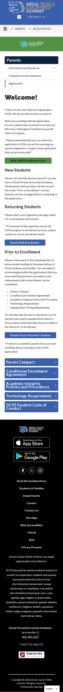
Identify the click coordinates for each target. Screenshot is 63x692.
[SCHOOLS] (36, 17)
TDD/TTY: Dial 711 (31, 644)
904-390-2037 (30, 636)
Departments (31, 495)
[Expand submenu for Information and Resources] (54, 68)
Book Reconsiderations (31, 480)
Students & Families (31, 488)
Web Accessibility (31, 525)
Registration (42, 28)
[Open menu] (19, 17)
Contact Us (32, 510)
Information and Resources (24, 68)
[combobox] (52, 688)
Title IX (31, 532)
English (49, 688)
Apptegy (38, 686)
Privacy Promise (31, 547)
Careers (32, 503)
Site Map (31, 517)
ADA (31, 539)
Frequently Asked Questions (25, 75)
